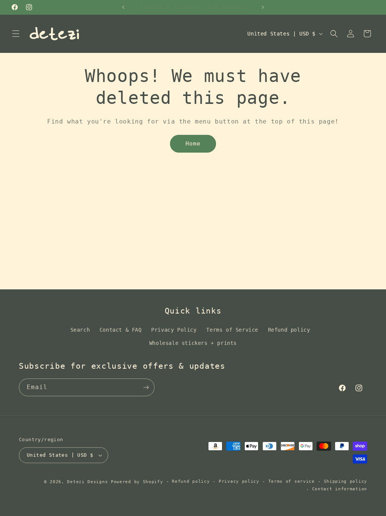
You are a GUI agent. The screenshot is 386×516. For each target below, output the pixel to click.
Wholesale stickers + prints (193, 343)
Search (80, 330)
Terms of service (291, 481)
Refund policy (289, 330)
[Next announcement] (262, 7)
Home (193, 143)
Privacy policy (239, 481)
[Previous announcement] (123, 7)
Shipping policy (346, 481)
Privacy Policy (173, 330)
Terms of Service (232, 330)
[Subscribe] (146, 387)
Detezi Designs (87, 481)
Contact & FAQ (121, 330)
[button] (16, 33)
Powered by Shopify (137, 481)
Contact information (339, 489)
